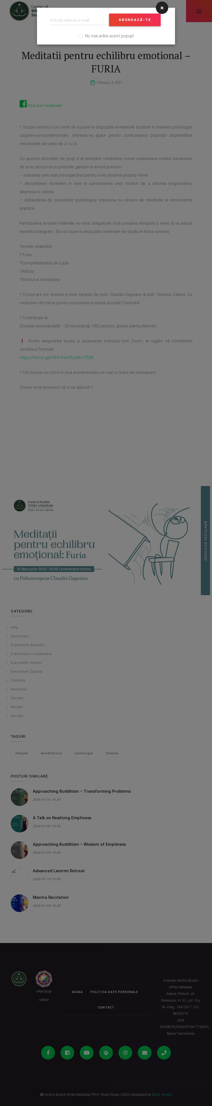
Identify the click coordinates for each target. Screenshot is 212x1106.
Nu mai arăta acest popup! (109, 35)
